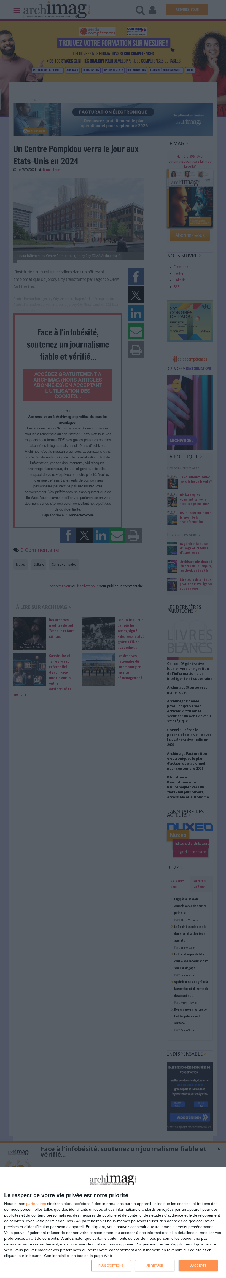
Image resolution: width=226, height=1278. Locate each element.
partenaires (36, 1203)
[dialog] (113, 1223)
